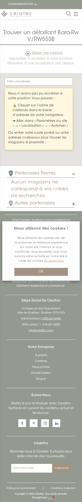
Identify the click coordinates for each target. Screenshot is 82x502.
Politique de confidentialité (21, 488)
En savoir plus (54, 261)
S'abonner (62, 468)
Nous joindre (41, 367)
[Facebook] (22, 423)
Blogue (41, 379)
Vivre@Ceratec (41, 373)
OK (41, 271)
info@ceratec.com (41, 330)
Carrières (41, 361)
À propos (41, 355)
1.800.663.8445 (51, 318)
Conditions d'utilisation (63, 488)
